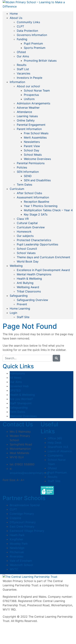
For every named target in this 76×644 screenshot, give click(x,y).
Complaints (55, 455)
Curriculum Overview (31, 227)
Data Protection (27, 30)
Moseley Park (19, 543)
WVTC (14, 569)
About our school (28, 86)
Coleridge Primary (22, 513)
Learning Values (27, 116)
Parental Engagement (31, 124)
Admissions (17, 373)
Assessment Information (33, 197)
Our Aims (23, 56)
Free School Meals (36, 133)
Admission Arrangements (33, 103)
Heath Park (17, 535)
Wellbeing (16, 266)
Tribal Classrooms (29, 291)
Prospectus (31, 95)
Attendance (24, 112)
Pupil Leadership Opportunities (37, 244)
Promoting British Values (40, 60)
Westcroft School (21, 565)
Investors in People (29, 77)
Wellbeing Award (28, 287)
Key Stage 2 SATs (35, 214)
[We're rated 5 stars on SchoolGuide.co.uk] (47, 490)
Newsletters (32, 142)
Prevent (22, 304)
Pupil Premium (33, 43)
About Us (16, 18)
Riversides (16, 556)
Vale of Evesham (21, 560)
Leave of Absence (60, 451)
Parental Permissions (31, 163)
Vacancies (23, 73)
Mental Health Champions (34, 274)
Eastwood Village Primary (27, 531)
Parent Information (29, 129)
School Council (27, 248)
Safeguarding (19, 295)
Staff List (23, 69)
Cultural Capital (27, 223)
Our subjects (25, 236)
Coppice (15, 518)
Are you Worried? (21, 399)
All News (15, 377)
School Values (26, 253)
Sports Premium (34, 48)
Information (17, 82)
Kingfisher (16, 539)
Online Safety (26, 120)
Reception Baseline (36, 201)
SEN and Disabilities (37, 180)
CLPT (20, 26)
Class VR (23, 218)
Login (13, 313)
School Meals (33, 154)
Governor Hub (19, 386)
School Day (31, 150)
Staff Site (23, 317)
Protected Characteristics (34, 240)
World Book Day (28, 261)
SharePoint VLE (58, 447)
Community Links (28, 22)
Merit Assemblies (35, 137)
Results (21, 65)
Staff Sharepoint (21, 403)
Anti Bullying (25, 283)
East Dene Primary (22, 526)
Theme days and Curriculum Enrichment (43, 257)
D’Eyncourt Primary (23, 522)
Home (14, 13)
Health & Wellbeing (29, 278)
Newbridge (17, 548)
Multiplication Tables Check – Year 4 (48, 210)
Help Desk (55, 442)
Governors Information (32, 35)
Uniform (29, 99)
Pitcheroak (17, 552)
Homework (24, 231)
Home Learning (20, 308)
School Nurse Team (37, 90)
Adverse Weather (28, 107)
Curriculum (17, 189)
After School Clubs (29, 193)
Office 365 (55, 438)
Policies (22, 167)
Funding (22, 39)
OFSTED (15, 390)
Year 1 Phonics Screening (40, 206)
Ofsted (21, 52)
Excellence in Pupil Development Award (43, 270)
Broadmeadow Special (25, 505)
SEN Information (28, 171)
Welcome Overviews (37, 159)
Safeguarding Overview (32, 300)
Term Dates (24, 184)
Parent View (32, 146)
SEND (28, 176)
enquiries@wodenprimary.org (29, 473)
